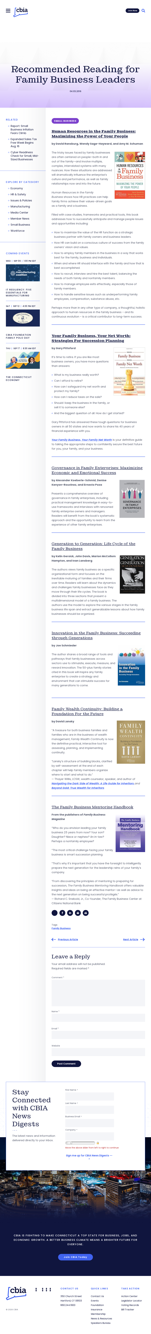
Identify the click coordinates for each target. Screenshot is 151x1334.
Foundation (97, 1305)
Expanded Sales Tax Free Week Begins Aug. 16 (24, 142)
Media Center (19, 212)
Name (55, 1011)
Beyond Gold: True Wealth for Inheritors (78, 788)
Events (95, 1300)
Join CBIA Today (75, 1257)
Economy (17, 188)
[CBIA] (20, 12)
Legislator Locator (131, 1300)
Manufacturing (20, 206)
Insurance (96, 1309)
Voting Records (130, 1305)
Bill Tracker (127, 1309)
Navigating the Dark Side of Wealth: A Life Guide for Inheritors (93, 783)
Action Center (129, 1296)
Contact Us (97, 1296)
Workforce (17, 231)
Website (56, 1045)
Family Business (61, 928)
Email (55, 1028)
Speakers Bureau (100, 1323)
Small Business (20, 224)
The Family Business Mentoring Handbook (92, 807)
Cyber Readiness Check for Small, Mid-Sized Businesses (25, 156)
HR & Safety (18, 194)
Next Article (130, 939)
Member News (20, 218)
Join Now (132, 10)
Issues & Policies (21, 200)
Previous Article (68, 939)
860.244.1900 (67, 1305)
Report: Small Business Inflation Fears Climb (22, 129)
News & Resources (101, 1318)
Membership (98, 1314)
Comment (58, 977)
